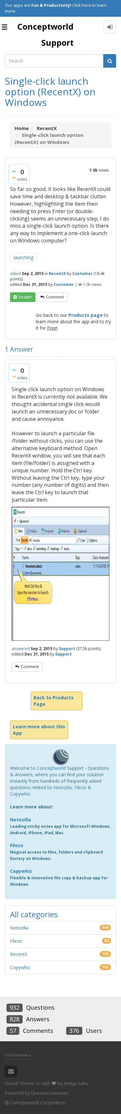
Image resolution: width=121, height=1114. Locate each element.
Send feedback (18, 1055)
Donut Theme (19, 1083)
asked (15, 273)
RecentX (57, 273)
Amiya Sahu (76, 1083)
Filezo (80, 787)
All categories (34, 914)
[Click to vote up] (13, 171)
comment (55, 297)
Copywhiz (20, 794)
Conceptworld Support (45, 34)
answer (25, 297)
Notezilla (62, 787)
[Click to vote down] (13, 177)
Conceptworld (51, 768)
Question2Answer (49, 1093)
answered (21, 648)
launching (23, 257)
